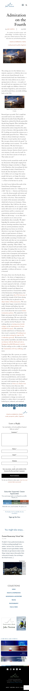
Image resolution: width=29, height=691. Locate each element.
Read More (22, 561)
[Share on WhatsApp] (20, 405)
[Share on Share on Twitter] (6, 405)
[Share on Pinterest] (14, 405)
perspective (14, 45)
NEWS (14, 589)
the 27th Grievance (19, 295)
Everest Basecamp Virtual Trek (12, 536)
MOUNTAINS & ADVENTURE (14, 596)
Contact (22, 687)
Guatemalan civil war (10, 348)
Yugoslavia (23, 45)
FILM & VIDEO (14, 607)
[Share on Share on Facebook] (3, 405)
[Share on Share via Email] (25, 405)
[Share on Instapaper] (22, 405)
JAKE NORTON (11, 29)
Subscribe (12, 687)
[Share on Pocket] (17, 405)
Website (14, 461)
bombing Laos (21, 333)
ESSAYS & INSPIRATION (16, 42)
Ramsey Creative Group (16, 682)
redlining (20, 348)
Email (15, 455)
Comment (14, 432)
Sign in (17, 687)
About (7, 687)
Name (14, 449)
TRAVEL (24, 42)
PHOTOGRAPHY (13, 603)
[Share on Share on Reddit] (11, 405)
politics (19, 45)
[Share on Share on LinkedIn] (9, 405)
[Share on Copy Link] (14, 408)
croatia (9, 45)
